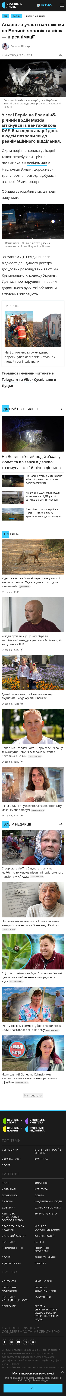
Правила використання (45, 1289)
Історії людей (44, 1235)
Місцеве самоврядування (47, 1228)
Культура (41, 1159)
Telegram (10, 379)
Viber (28, 379)
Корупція (41, 1183)
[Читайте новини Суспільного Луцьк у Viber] (26, 1342)
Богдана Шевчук (20, 46)
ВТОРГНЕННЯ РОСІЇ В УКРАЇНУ (48, 1151)
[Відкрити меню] (63, 5)
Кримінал (9, 1189)
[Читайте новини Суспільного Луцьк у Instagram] (11, 1342)
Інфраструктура (45, 1213)
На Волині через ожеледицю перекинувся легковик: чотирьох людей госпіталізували (30, 357)
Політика (8, 1241)
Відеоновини (11, 1263)
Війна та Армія (45, 1257)
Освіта (39, 1195)
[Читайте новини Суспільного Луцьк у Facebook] (4, 1342)
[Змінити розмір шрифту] (60, 55)
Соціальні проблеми (42, 1249)
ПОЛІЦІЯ (17, 16)
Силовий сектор (14, 1235)
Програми (9, 1306)
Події (5, 1183)
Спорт (6, 1165)
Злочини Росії (12, 1248)
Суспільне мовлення (9, 1289)
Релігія (39, 1241)
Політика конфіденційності (15, 1298)
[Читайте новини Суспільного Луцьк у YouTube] (18, 1342)
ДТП (5, 16)
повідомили (37, 163)
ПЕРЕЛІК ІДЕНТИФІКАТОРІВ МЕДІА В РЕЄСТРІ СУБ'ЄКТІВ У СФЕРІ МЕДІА (46, 1312)
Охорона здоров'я (47, 1207)
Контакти (9, 1281)
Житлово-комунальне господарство (12, 1217)
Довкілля (8, 1207)
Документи (42, 1296)
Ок (33, 1388)
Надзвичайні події (35, 16)
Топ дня (40, 1263)
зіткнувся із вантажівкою (29, 125)
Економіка (10, 1195)
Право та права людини (13, 1228)
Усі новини (10, 1149)
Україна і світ (11, 1159)
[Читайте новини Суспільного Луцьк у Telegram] (33, 1342)
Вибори (7, 1201)
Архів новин (43, 1281)
